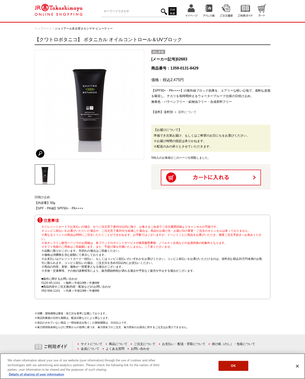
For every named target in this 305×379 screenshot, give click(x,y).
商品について (118, 344)
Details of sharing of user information (36, 374)
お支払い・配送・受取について (183, 344)
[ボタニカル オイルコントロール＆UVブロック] (45, 166)
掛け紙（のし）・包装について (233, 344)
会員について (90, 348)
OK (233, 366)
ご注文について (145, 344)
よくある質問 (115, 348)
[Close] (297, 366)
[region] (152, 366)
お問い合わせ (140, 348)
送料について (187, 112)
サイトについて (91, 344)
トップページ (43, 28)
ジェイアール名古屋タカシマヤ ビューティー (84, 28)
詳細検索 (172, 11)
